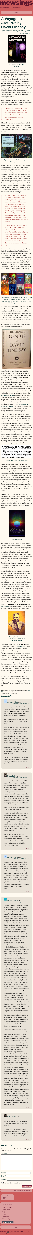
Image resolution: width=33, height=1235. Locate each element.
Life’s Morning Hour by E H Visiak (6, 1197)
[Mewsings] (16, 6)
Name (3, 1172)
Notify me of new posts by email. (13, 1183)
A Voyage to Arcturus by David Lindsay (13, 23)
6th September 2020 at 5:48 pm (21, 777)
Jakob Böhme (5, 606)
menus (16, 12)
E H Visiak (18, 31)
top (16, 1227)
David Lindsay (10, 31)
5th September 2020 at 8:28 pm (21, 703)
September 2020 (27, 33)
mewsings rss (17, 7)
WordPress (10, 1233)
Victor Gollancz (21, 646)
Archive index (6, 1209)
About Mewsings (7, 1207)
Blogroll (4, 1214)
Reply (27, 767)
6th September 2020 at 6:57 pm (21, 858)
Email (3, 1176)
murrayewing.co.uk (5, 7)
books (3, 30)
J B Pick (25, 31)
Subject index (6, 1212)
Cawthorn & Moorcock (19, 30)
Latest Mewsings (7, 1204)
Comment (4, 1153)
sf (11, 30)
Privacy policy (6, 1219)
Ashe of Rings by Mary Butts (21, 1190)
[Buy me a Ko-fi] (7, 1223)
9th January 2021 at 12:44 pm (21, 1118)
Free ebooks (5, 1216)
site (7, 395)
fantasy (8, 30)
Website (3, 1179)
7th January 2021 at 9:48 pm (22, 902)
